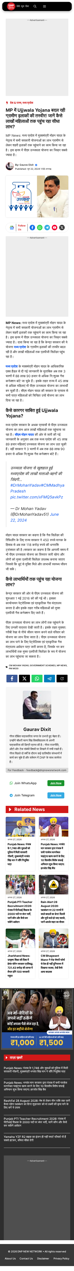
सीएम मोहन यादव (24, 434)
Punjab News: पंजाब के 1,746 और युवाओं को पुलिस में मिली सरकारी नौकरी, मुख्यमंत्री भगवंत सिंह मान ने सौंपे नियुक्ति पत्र (36, 1069)
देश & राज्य (15, 103)
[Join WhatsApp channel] (40, 227)
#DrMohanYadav (25, 485)
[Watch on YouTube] (54, 227)
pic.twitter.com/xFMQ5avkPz (36, 497)
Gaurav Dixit (27, 164)
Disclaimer (43, 1258)
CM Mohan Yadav (19, 665)
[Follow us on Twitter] (62, 227)
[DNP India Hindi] (18, 6)
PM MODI (13, 668)
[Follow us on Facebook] (32, 227)
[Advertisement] (37, 59)
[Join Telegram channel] (47, 227)
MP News (62, 665)
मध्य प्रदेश (28, 103)
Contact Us (26, 1258)
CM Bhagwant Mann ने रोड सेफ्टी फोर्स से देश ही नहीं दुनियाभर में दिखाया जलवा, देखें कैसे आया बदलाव (53, 963)
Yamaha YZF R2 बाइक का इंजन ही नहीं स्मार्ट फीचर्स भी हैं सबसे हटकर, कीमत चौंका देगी (35, 1138)
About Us (10, 1258)
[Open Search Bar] (35, 6)
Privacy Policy (61, 1258)
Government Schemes (43, 665)
